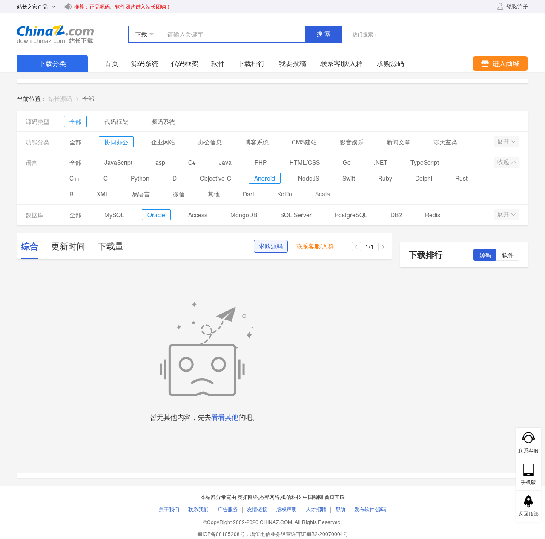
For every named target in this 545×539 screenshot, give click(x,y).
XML (103, 194)
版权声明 (286, 509)
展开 (504, 141)
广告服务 (228, 509)
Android (264, 178)
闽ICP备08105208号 (221, 533)
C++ (74, 178)
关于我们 (169, 509)
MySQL (114, 214)
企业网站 (163, 142)
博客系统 (257, 142)
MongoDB (243, 214)
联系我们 (198, 509)
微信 (179, 194)
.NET (380, 162)
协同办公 (116, 142)
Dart (248, 194)
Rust (461, 178)
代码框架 (184, 63)
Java (225, 162)
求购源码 (271, 246)
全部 (75, 121)
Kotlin (284, 194)
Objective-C (215, 178)
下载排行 (251, 63)
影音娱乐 (352, 142)
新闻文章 (398, 142)
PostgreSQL (351, 214)
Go (347, 162)
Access (197, 214)
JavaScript (118, 162)
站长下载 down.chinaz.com (55, 34)
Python (140, 178)
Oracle (156, 214)
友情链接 (257, 509)
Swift (348, 178)
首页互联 (334, 496)
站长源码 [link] (60, 98)
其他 (214, 194)
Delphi (423, 178)
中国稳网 (313, 496)
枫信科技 (291, 496)
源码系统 (144, 63)
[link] (88, 98)
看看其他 (224, 417)
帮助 (340, 509)
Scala (322, 194)
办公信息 (210, 142)
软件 (218, 63)
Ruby (385, 178)
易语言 (141, 194)
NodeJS (308, 178)
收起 (504, 162)
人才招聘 (316, 509)
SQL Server (296, 214)
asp (160, 162)
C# (192, 162)
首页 (111, 63)
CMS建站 (304, 142)
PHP (261, 162)
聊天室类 (445, 142)
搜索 (324, 33)
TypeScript (424, 162)
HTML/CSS (305, 162)
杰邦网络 (269, 496)
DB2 (396, 214)
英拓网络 (248, 496)
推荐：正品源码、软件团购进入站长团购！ (122, 6)
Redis (432, 214)
